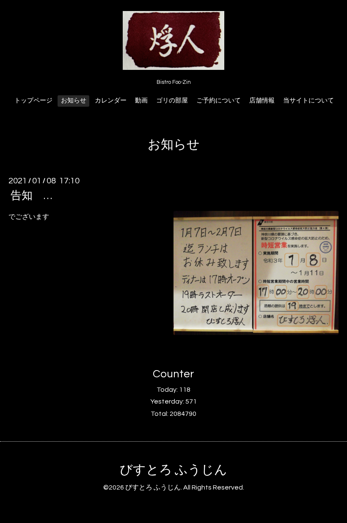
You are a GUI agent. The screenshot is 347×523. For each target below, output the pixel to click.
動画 (141, 100)
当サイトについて (308, 100)
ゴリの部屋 (172, 100)
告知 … (37, 195)
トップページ (33, 100)
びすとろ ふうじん (173, 469)
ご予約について (218, 100)
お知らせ (73, 100)
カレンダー (111, 100)
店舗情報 (262, 100)
